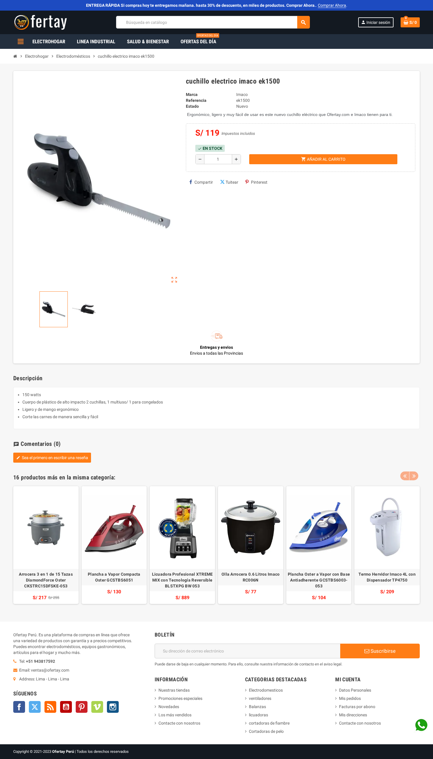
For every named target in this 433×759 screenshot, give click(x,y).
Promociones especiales (180, 698)
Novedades (168, 706)
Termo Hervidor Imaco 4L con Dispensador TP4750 (387, 577)
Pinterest (259, 182)
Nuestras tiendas (174, 690)
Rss (50, 707)
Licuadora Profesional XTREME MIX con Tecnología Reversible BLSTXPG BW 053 (182, 580)
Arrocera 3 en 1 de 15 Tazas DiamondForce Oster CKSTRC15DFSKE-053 (46, 580)
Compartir (203, 182)
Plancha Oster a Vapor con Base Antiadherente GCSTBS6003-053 (319, 580)
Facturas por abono (357, 706)
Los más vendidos (174, 715)
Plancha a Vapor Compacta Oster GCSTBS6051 (114, 577)
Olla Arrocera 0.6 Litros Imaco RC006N (251, 577)
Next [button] (413, 475)
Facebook (19, 707)
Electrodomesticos (266, 690)
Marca (192, 94)
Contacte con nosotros (179, 723)
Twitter (35, 707)
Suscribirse (382, 651)
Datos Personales (355, 690)
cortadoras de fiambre (269, 723)
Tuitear (232, 182)
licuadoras (258, 715)
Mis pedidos (350, 698)
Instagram (113, 707)
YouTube (66, 707)
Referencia (196, 100)
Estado (192, 106)
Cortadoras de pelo (266, 731)
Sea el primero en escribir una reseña (52, 457)
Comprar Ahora (332, 5)
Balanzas (257, 706)
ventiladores (260, 698)
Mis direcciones (353, 715)
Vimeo (97, 707)
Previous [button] (404, 475)
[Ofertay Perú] (40, 22)
